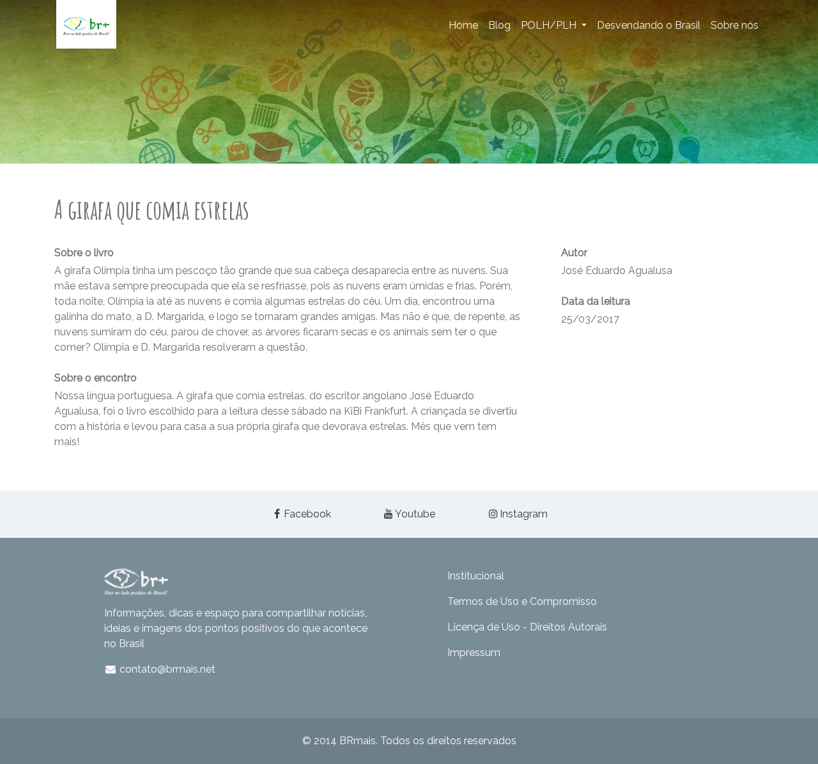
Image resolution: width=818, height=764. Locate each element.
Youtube (415, 514)
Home (463, 25)
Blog (499, 25)
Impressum (473, 652)
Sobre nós (735, 25)
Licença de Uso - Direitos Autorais (527, 627)
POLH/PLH (550, 25)
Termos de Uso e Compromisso (522, 601)
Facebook (307, 514)
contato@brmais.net (166, 669)
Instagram (524, 514)
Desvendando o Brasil (648, 25)
